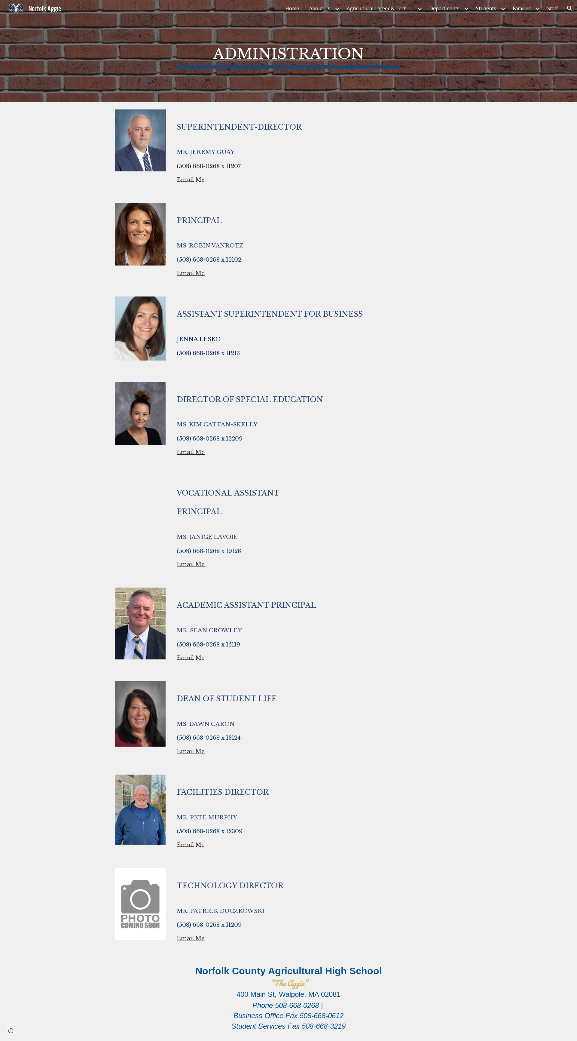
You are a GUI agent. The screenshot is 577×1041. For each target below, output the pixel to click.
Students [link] (486, 8)
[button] (570, 8)
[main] (288, 51)
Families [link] (522, 8)
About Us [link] (319, 8)
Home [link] (292, 8)
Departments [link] (444, 8)
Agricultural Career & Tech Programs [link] (381, 8)
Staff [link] (552, 8)
